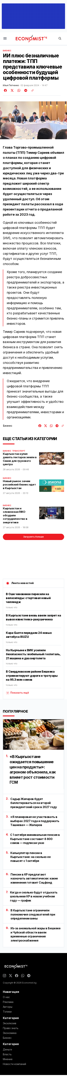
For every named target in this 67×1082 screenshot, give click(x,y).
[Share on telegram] (25, 90)
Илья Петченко (11, 85)
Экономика (9, 1033)
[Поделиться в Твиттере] (11, 90)
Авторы (7, 1006)
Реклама (8, 1002)
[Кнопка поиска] (60, 38)
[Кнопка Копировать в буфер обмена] (31, 90)
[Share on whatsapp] (18, 90)
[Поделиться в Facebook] (5, 90)
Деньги (7, 1049)
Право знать (10, 1028)
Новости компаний (14, 1064)
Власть (7, 1054)
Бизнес (7, 50)
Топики (7, 1011)
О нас (6, 997)
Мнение (8, 1059)
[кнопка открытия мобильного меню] (5, 38)
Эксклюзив (9, 1023)
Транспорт (18, 451)
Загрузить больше (33, 536)
